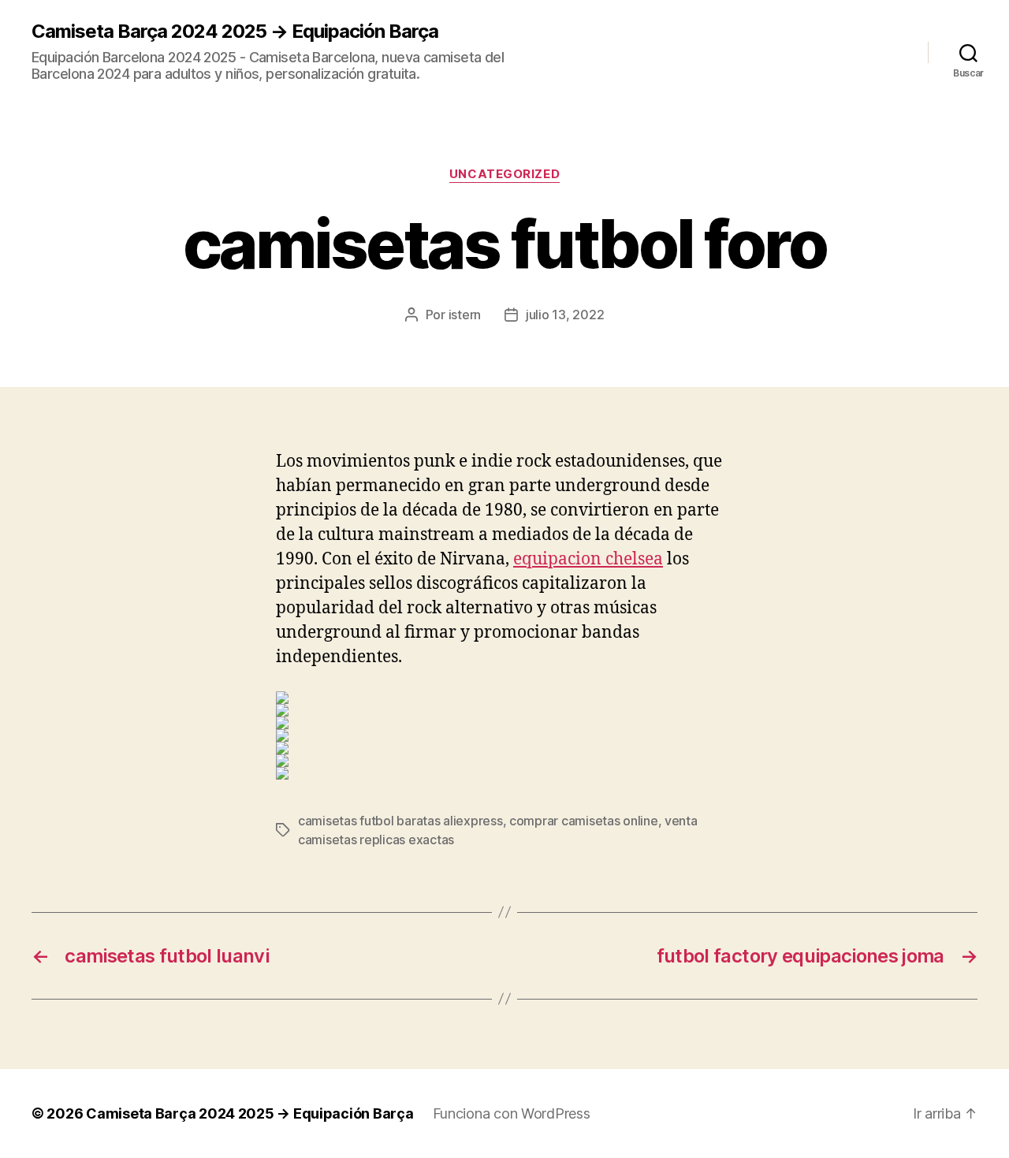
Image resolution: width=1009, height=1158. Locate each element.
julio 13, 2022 (565, 314)
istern (465, 314)
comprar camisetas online (583, 820)
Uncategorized (504, 174)
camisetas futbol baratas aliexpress (400, 820)
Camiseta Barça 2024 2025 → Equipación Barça (235, 31)
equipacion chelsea (588, 559)
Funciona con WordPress (511, 1113)
